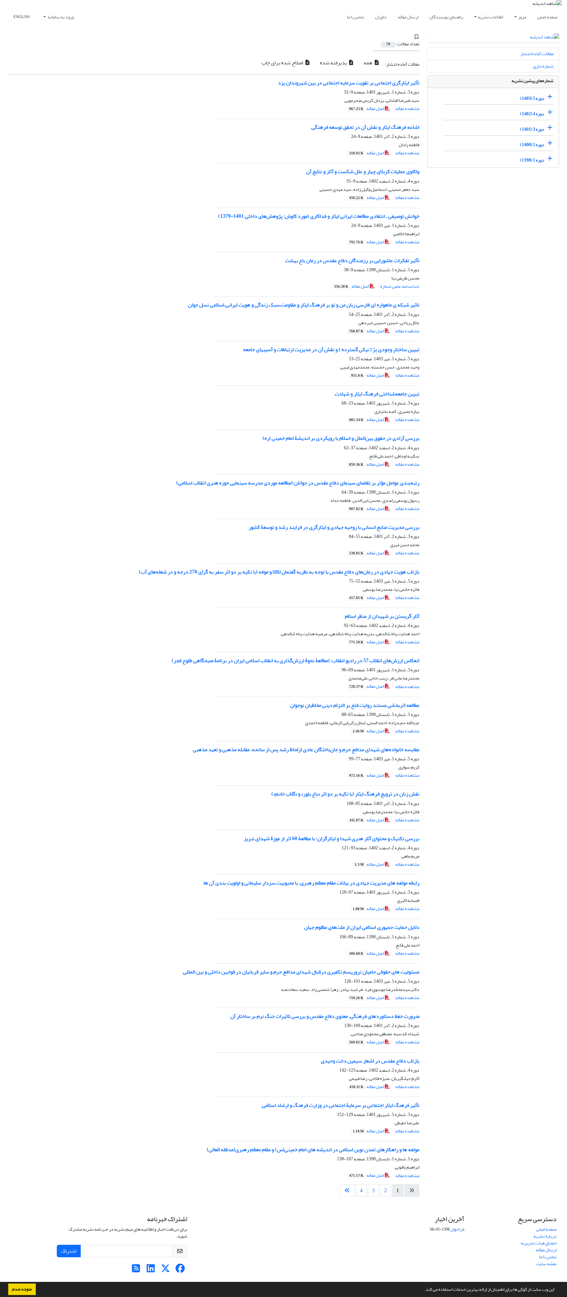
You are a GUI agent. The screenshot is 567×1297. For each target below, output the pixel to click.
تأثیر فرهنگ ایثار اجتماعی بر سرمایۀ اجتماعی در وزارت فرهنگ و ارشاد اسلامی (340, 1105)
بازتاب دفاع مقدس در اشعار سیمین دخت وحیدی (370, 1061)
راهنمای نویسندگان (446, 16)
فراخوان (457, 1229)
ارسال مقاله (408, 16)
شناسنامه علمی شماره (399, 286)
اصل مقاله (367, 108)
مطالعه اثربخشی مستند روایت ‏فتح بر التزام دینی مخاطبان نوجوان (354, 705)
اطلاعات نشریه (490, 16)
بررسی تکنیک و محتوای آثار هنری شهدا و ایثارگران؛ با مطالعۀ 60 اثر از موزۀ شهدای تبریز (331, 838)
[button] (423, 1290)
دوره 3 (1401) (532, 129)
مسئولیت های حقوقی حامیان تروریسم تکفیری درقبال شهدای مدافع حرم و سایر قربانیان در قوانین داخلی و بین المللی (301, 972)
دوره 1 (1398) (532, 160)
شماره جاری (543, 66)
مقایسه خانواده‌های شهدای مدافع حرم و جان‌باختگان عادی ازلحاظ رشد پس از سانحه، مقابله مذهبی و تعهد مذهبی (306, 749)
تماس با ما (355, 16)
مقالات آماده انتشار (537, 53)
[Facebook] (180, 1270)
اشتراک (68, 1251)
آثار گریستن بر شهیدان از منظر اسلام (382, 616)
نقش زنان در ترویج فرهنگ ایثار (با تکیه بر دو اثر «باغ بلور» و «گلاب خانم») (345, 794)
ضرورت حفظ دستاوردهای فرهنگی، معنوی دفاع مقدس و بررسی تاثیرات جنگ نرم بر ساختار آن (324, 1016)
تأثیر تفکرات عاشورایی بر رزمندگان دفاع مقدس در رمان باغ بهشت (352, 260)
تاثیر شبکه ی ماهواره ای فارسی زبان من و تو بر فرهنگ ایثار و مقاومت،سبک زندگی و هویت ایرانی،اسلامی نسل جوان (303, 305)
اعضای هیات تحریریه (538, 1243)
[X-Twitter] (165, 1270)
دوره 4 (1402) (532, 113)
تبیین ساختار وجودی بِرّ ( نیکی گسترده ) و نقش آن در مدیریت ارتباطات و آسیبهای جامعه (331, 349)
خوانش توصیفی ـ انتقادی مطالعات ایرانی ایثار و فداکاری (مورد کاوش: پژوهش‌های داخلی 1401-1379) (318, 216)
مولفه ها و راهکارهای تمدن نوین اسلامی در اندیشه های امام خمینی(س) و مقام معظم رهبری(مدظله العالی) (313, 1149)
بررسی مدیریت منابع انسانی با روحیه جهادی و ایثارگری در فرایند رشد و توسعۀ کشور (334, 527)
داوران (381, 16)
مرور (522, 16)
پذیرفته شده (334, 63)
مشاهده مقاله (407, 108)
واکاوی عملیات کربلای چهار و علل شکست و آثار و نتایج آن (362, 171)
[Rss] (136, 1270)
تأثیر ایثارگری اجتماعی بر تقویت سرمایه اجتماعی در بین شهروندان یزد (348, 83)
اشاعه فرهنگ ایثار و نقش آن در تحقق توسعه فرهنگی (365, 127)
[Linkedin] (151, 1270)
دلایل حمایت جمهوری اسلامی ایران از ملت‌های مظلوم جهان (361, 927)
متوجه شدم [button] (22, 1289)
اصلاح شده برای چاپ (283, 63)
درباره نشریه (545, 1236)
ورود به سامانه (60, 16)
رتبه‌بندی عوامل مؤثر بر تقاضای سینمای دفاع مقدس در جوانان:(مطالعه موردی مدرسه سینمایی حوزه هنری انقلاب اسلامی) (297, 483)
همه (368, 63)
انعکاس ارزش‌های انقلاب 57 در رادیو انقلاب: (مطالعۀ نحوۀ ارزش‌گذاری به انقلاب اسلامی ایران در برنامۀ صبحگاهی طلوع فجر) (295, 660)
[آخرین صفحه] (347, 1190)
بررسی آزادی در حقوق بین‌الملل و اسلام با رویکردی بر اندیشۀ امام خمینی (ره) (340, 438)
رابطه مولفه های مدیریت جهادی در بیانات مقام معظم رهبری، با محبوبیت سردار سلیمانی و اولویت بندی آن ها (311, 883)
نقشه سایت (546, 1263)
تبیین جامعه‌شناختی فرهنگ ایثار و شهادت (377, 394)
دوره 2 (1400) (532, 144)
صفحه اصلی (547, 16)
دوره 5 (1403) (532, 98)
